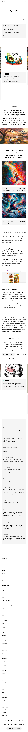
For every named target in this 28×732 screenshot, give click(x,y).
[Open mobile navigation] (25, 1)
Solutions (3, 632)
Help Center (4, 683)
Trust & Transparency (6, 590)
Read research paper (9, 354)
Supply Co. (4, 694)
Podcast (3, 700)
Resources (4, 635)
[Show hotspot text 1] (11, 140)
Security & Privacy (5, 588)
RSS (2, 703)
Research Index (5, 558)
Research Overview (5, 561)
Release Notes (4, 611)
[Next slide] (15, 44)
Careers (3, 673)
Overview (3, 617)
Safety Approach (5, 582)
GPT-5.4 (3, 575)
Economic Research (6, 563)
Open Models (4, 653)
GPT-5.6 (3, 570)
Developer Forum (5, 661)
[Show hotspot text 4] (17, 137)
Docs (3, 623)
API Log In (4, 620)
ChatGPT (4, 597)
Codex (3, 608)
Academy (4, 692)
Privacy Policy (4, 712)
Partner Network (5, 640)
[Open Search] (23, 1)
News (3, 675)
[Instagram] (16, 720)
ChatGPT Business (6, 600)
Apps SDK (4, 650)
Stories (3, 689)
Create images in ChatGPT (9, 35)
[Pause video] (14, 276)
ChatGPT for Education (7, 605)
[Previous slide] (13, 44)
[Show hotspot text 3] (22, 131)
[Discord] (22, 720)
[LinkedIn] (11, 720)
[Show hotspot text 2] (12, 131)
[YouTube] (8, 720)
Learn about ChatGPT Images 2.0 (12, 32)
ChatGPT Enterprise (6, 603)
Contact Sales (4, 643)
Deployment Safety (6, 585)
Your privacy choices (17, 724)
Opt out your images (21, 354)
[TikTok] (19, 720)
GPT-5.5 (3, 573)
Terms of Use (4, 709)
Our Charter (4, 670)
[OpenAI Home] (4, 2)
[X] (5, 720)
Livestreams (4, 697)
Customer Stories (5, 638)
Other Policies (4, 715)
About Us (3, 667)
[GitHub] (14, 720)
